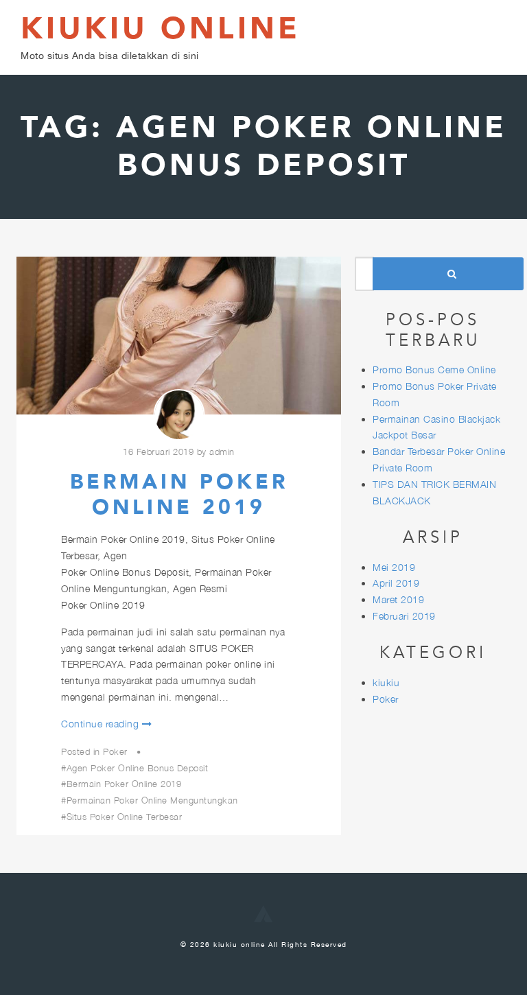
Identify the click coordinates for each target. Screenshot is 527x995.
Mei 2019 (394, 567)
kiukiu (386, 682)
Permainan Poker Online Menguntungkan (152, 800)
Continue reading (100, 723)
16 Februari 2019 (158, 451)
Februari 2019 (404, 616)
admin (222, 451)
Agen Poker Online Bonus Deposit (137, 767)
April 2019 (396, 583)
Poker (115, 751)
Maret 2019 (398, 599)
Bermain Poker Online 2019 (179, 495)
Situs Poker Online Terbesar (124, 816)
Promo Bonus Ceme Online (434, 369)
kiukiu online (161, 28)
